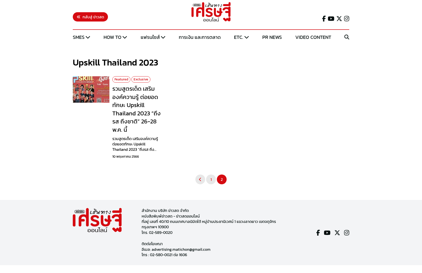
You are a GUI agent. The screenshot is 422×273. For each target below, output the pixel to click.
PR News (272, 37)
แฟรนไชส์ (150, 37)
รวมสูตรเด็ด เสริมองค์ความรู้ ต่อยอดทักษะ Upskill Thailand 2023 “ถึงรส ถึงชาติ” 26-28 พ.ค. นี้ (136, 109)
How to (112, 37)
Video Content (313, 37)
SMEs (78, 37)
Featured (121, 79)
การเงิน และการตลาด (200, 37)
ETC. (238, 37)
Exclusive (141, 79)
